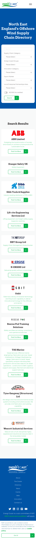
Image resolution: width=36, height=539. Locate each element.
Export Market (9, 76)
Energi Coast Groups (11, 61)
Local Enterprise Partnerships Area (16, 84)
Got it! (16, 535)
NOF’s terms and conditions (16, 516)
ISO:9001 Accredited (16, 92)
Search (9, 98)
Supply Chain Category (12, 53)
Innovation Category (11, 69)
